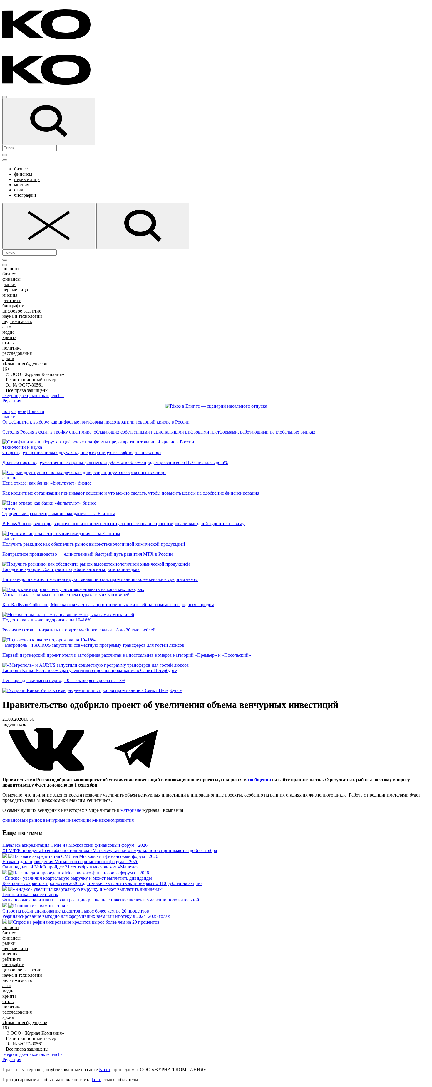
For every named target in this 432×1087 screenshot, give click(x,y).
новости (10, 268)
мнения (21, 184)
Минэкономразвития (113, 820)
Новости (35, 411)
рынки (9, 284)
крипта (9, 337)
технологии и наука (22, 447)
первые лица (27, 179)
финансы (23, 174)
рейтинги (11, 300)
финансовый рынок (22, 820)
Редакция (11, 400)
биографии (25, 195)
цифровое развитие (21, 310)
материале (130, 810)
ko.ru (96, 1079)
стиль (19, 189)
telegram (10, 395)
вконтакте (39, 395)
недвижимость (17, 321)
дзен (23, 395)
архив (8, 358)
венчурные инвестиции (67, 820)
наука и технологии (22, 316)
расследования (17, 353)
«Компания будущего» (24, 363)
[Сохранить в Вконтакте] (47, 769)
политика (11, 347)
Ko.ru (104, 1069)
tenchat (57, 395)
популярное (14, 411)
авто (6, 326)
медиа (8, 332)
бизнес (21, 168)
